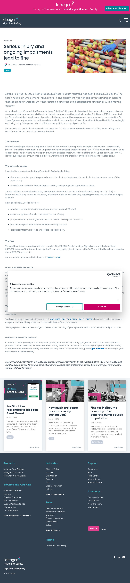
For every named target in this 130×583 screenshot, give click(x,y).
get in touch (97, 348)
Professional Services (13, 491)
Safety (49, 525)
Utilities (49, 489)
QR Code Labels (11, 511)
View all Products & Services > (17, 516)
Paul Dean (12, 65)
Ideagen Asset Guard (13, 473)
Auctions (49, 473)
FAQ (90, 473)
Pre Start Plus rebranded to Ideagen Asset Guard (22, 410)
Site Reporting (10, 507)
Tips (51, 439)
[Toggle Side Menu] (126, 19)
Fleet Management (54, 508)
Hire (47, 482)
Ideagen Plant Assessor (14, 469)
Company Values (95, 497)
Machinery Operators (55, 512)
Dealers (49, 479)
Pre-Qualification (11, 501)
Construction (51, 476)
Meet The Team (95, 504)
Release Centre (95, 482)
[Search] (119, 20)
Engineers (50, 515)
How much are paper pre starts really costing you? (63, 411)
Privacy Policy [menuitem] (19, 569)
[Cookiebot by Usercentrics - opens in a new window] (109, 275)
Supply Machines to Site (14, 504)
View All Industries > (55, 495)
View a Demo (94, 479)
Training (7, 494)
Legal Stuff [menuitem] (8, 569)
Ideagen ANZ (93, 507)
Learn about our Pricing (56, 546)
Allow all (102, 307)
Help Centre (93, 476)
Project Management (55, 518)
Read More (34, 447)
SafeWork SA (53, 257)
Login (103, 529)
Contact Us (93, 469)
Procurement (51, 522)
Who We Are (93, 501)
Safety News (97, 442)
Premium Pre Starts (12, 497)
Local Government (54, 486)
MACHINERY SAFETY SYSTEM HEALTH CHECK (71, 319)
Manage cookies (63, 307)
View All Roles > (53, 530)
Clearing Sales (52, 469)
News (7, 70)
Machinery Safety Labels (15, 476)
